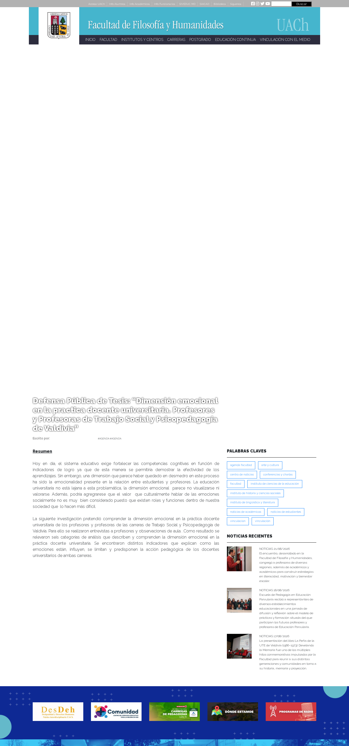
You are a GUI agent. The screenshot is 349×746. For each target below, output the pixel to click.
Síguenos (235, 4)
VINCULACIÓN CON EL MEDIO (285, 40)
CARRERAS (176, 40)
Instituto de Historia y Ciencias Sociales (255, 493)
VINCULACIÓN (262, 521)
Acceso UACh (96, 4)
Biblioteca (220, 4)
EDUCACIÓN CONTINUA (235, 40)
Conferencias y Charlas (278, 474)
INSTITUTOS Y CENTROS (142, 40)
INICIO (90, 40)
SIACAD (204, 4)
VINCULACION (238, 521)
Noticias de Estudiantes (286, 512)
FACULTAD (108, 40)
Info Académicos (140, 4)
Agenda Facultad (241, 465)
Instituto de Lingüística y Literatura (252, 502)
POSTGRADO (200, 40)
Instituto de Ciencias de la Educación (275, 483)
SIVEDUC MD (187, 4)
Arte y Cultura (270, 465)
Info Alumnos (117, 4)
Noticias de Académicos (245, 512)
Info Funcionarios (164, 4)
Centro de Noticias (242, 474)
